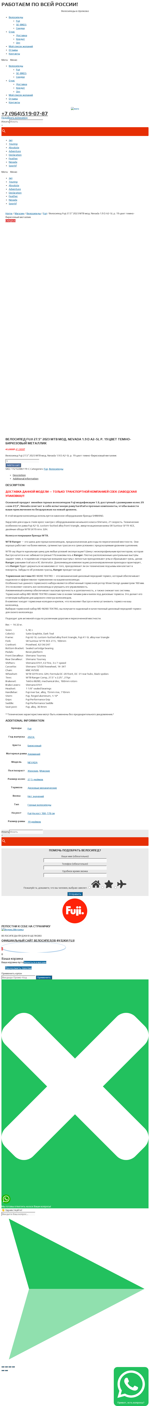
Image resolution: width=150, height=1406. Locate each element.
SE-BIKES (21, 24)
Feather (13, 158)
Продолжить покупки (18, 968)
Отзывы (13, 49)
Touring (13, 143)
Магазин (19, 213)
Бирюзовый (34, 745)
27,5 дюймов (35, 779)
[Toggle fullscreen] (9, 1366)
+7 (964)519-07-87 (24, 113)
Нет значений (36, 796)
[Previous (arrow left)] (2, 1370)
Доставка (21, 35)
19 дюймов (34, 821)
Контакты (14, 53)
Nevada (13, 161)
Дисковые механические (42, 787)
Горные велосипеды (39, 804)
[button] (75, 60)
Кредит (20, 39)
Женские (33, 770)
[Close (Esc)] (2, 1366)
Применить (44, 977)
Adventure (15, 151)
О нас (12, 31)
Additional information (25, 478)
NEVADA (33, 762)
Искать (5, 121)
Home (8, 213)
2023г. (31, 736)
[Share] (6, 1366)
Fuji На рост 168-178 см (41, 813)
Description (19, 475)
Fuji (18, 20)
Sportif (13, 165)
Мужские (45, 770)
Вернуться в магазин (35, 962)
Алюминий (34, 754)
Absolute (14, 147)
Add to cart (13, 465)
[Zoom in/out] (13, 1366)
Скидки (20, 28)
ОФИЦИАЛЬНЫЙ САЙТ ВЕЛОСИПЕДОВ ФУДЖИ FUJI (37, 940)
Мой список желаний (21, 46)
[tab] (79, 475)
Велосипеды (16, 17)
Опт (18, 42)
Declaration (15, 154)
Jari (10, 140)
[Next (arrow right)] (6, 1370)
